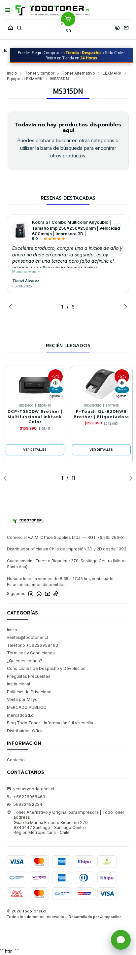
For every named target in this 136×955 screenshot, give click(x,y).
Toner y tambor (39, 73)
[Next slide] (124, 307)
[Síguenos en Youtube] (48, 594)
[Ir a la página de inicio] (52, 10)
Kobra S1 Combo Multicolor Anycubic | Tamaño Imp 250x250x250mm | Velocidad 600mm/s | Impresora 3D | (76, 228)
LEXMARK (112, 73)
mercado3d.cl (20, 715)
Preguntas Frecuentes (29, 676)
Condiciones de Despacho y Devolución (46, 668)
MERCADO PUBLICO (27, 707)
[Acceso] (117, 26)
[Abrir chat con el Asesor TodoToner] (121, 940)
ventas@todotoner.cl (27, 637)
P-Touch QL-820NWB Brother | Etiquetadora (101, 414)
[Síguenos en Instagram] (31, 594)
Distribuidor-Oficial (26, 730)
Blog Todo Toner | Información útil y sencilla (50, 722)
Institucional (18, 683)
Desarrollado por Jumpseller (95, 916)
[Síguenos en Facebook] (39, 594)
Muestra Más (24, 271)
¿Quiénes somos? (24, 660)
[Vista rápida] (55, 383)
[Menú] (8, 10)
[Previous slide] (12, 307)
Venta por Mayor (23, 699)
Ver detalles (35, 449)
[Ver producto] (20, 230)
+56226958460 (29, 796)
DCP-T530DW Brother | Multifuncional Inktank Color (35, 417)
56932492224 (27, 804)
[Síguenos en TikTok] (56, 594)
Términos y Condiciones (31, 652)
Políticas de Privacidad (29, 691)
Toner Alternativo (78, 73)
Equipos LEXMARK (25, 79)
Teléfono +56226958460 (32, 645)
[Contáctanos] (126, 26)
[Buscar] (19, 26)
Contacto (16, 759)
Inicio (12, 73)
